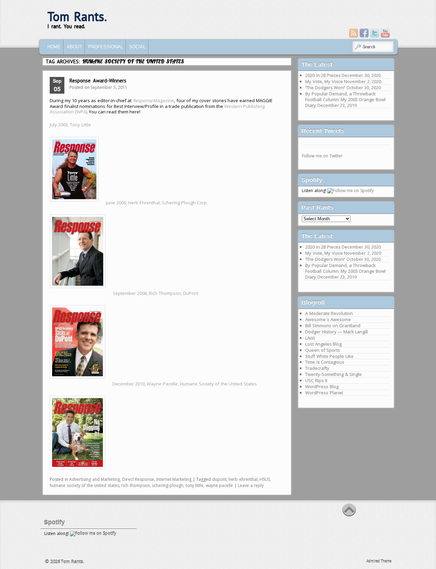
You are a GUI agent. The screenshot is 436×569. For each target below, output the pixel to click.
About (74, 46)
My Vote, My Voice (324, 81)
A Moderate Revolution (329, 313)
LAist (310, 338)
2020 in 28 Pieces (323, 75)
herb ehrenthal (243, 479)
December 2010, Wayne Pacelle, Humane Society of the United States (184, 384)
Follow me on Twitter (322, 156)
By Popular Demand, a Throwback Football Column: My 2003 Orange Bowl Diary (345, 99)
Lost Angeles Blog (323, 344)
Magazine (153, 100)
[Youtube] (385, 33)
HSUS (265, 479)
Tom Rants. (77, 17)
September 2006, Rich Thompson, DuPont (155, 293)
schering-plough (167, 485)
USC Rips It (316, 380)
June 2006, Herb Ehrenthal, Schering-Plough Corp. (157, 203)
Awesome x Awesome (328, 319)
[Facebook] (364, 33)
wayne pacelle (219, 485)
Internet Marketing (174, 479)
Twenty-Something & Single (333, 374)
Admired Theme (379, 561)
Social (137, 46)
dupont (219, 479)
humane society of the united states (84, 485)
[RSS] (353, 33)
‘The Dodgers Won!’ (325, 87)
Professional (105, 46)
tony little (195, 485)
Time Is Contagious (324, 362)
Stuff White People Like (329, 356)
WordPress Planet (324, 393)
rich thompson (135, 485)
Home (54, 46)
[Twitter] (374, 33)
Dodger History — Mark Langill (336, 332)
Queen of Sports (322, 350)
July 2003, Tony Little (70, 125)
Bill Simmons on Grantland (332, 325)
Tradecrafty (317, 368)
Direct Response (138, 479)
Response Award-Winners (97, 80)
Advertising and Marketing (94, 479)
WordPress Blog (322, 386)
